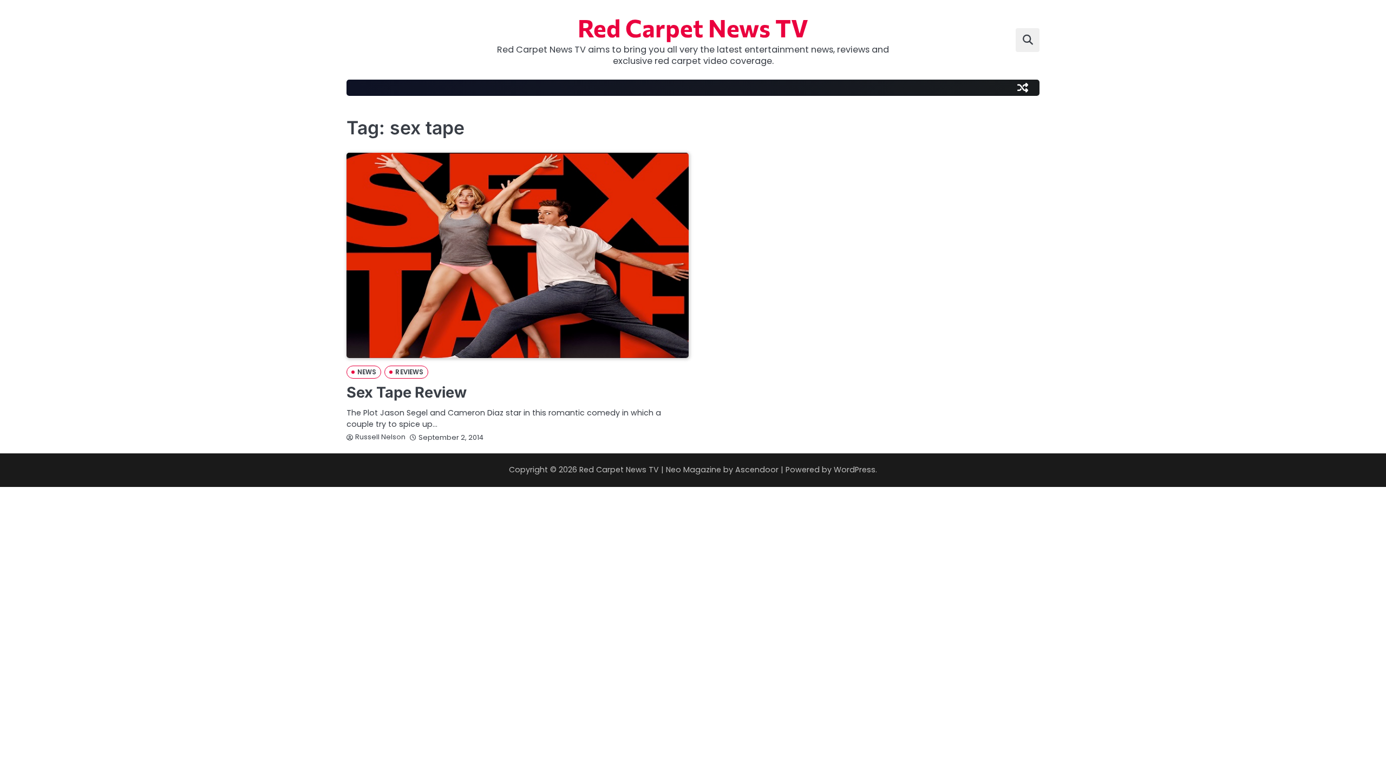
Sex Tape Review (406, 392)
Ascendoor (757, 469)
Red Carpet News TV (693, 27)
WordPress (854, 469)
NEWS (366, 372)
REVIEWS (409, 372)
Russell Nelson (380, 436)
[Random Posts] (1023, 88)
